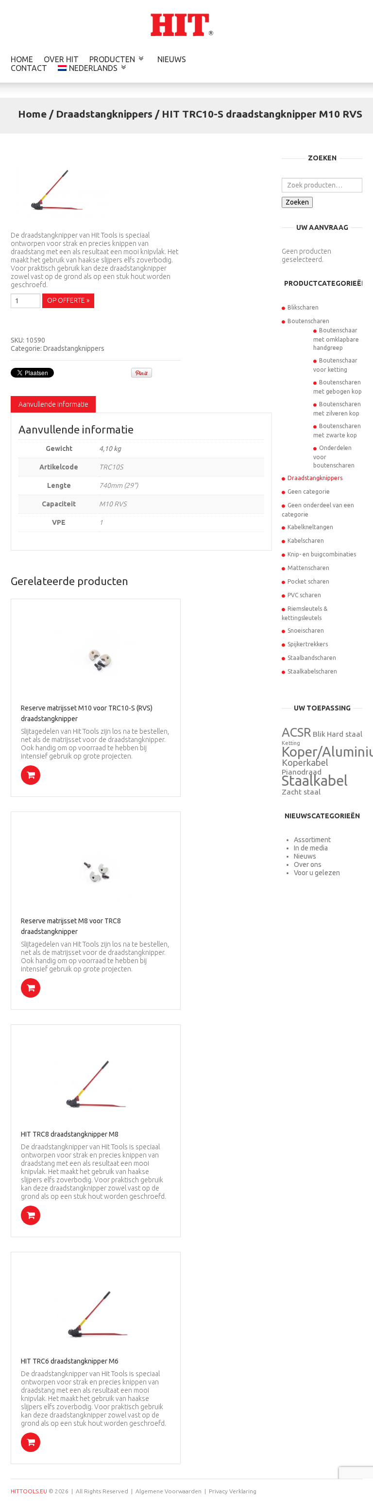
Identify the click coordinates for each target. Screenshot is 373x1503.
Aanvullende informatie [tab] (53, 404)
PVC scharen (304, 595)
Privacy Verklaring (232, 1491)
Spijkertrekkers (308, 644)
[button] (30, 775)
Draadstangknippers (104, 114)
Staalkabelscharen (312, 671)
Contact (29, 68)
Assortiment (312, 840)
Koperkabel (305, 763)
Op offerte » (68, 300)
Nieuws (171, 59)
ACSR (296, 732)
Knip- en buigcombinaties (322, 554)
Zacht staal (301, 792)
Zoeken (297, 202)
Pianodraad (302, 772)
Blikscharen (303, 307)
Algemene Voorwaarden (169, 1491)
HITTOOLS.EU (29, 1491)
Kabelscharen (306, 540)
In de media (311, 848)
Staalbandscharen (312, 658)
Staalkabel (315, 781)
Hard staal (344, 734)
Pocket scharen (308, 581)
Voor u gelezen (317, 873)
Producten (112, 59)
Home (22, 59)
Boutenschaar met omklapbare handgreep (336, 339)
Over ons (308, 864)
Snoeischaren (306, 630)
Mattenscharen (308, 568)
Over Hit (61, 59)
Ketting (291, 743)
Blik (319, 734)
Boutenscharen (308, 321)
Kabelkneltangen (310, 527)
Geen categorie (309, 491)
